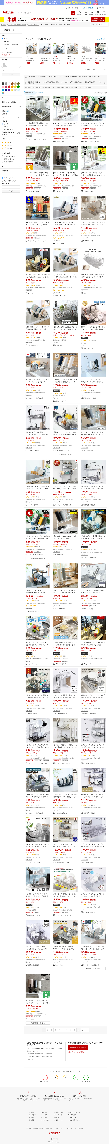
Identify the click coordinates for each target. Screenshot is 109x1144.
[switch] (18, 133)
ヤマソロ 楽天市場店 (33, 191)
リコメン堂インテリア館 (62, 451)
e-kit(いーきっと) (88, 609)
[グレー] (6, 83)
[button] (101, 8)
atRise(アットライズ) (61, 401)
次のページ (85, 1030)
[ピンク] (3, 86)
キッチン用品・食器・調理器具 (17, 24)
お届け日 (4, 121)
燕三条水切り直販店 (33, 451)
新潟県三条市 (59, 345)
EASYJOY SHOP (88, 348)
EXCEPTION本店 (88, 241)
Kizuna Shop (59, 965)
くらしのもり (59, 191)
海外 (7, 111)
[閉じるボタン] (105, 77)
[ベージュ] (15, 83)
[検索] (73, 13)
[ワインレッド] (6, 86)
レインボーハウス (32, 664)
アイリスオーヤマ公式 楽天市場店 (37, 763)
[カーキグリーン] (18, 83)
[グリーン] (18, 86)
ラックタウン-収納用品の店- (35, 398)
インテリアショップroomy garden (37, 241)
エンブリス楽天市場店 (89, 557)
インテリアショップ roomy (91, 141)
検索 (11, 75)
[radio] (2, 38)
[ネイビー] (6, 90)
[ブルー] (3, 90)
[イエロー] (15, 86)
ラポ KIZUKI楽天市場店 (89, 713)
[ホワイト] (9, 83)
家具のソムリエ (59, 141)
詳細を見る (89, 87)
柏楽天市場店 (59, 554)
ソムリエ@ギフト (88, 191)
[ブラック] (3, 83)
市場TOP (3, 24)
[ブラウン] (12, 83)
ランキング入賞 (59, 238)
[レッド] (9, 86)
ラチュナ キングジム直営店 (63, 915)
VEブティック (31, 293)
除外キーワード (6, 183)
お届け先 (4, 114)
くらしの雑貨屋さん (61, 243)
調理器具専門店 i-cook (33, 915)
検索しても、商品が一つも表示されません (40, 1056)
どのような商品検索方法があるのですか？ (40, 1053)
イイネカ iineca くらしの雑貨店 (36, 139)
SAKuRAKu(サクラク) (61, 296)
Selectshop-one (32, 713)
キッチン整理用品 (33, 24)
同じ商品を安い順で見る (66, 454)
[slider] (2, 67)
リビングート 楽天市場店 (62, 763)
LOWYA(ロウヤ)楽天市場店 (63, 863)
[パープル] (9, 90)
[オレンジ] (12, 86)
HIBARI (85, 293)
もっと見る (30, 1059)
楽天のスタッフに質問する (78, 1047)
